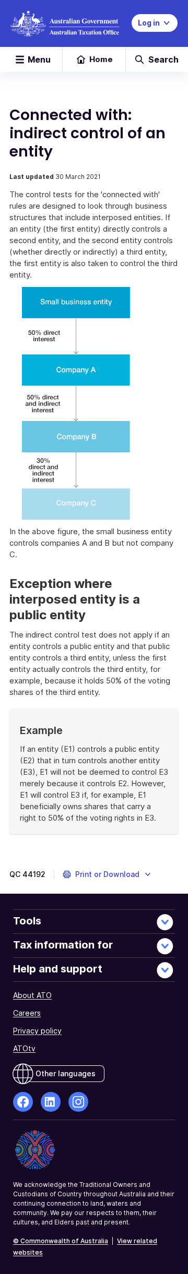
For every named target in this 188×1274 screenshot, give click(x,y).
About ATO (32, 995)
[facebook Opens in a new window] (23, 1102)
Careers (27, 1012)
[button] (107, 874)
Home (101, 59)
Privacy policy (37, 1030)
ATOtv (24, 1048)
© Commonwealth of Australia (60, 1241)
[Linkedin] (51, 1102)
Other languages (66, 1073)
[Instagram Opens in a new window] (78, 1102)
